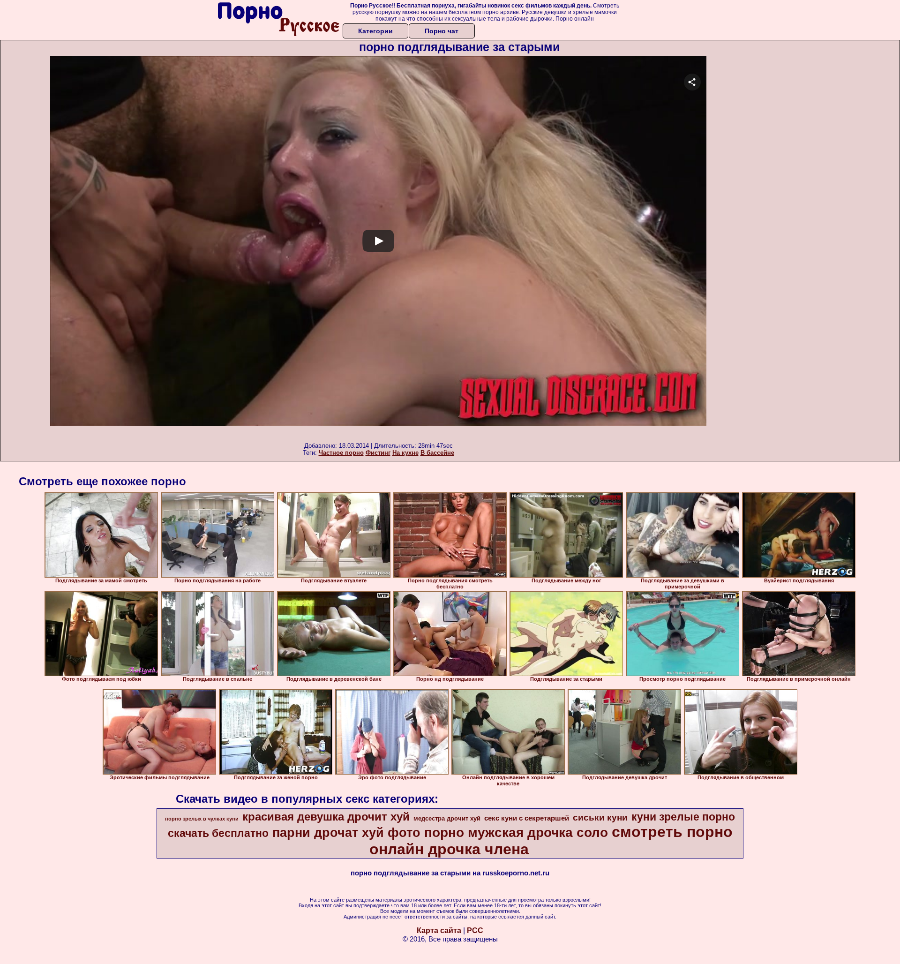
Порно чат (441, 31)
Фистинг (378, 452)
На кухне (405, 452)
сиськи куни (600, 817)
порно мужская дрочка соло (516, 832)
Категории (375, 31)
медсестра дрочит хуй (446, 818)
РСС (475, 930)
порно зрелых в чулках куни (202, 818)
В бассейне (437, 452)
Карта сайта (439, 930)
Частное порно (341, 452)
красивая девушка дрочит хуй (326, 816)
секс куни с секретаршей (526, 818)
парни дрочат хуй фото (346, 833)
